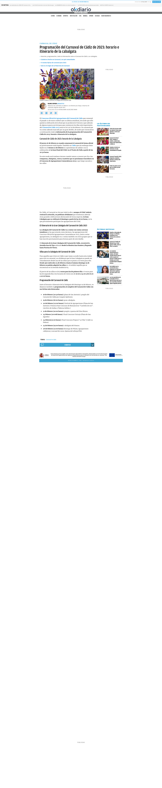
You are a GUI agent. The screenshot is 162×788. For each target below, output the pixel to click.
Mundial (85, 16)
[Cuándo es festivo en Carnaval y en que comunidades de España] (103, 150)
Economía (59, 16)
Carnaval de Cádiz (51, 339)
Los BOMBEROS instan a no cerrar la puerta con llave (67, 5)
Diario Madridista (106, 16)
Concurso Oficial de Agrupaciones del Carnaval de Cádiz (62, 118)
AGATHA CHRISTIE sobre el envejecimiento (109, 5)
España (53, 16)
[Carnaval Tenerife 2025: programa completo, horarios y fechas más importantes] (103, 159)
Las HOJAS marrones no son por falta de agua (43, 5)
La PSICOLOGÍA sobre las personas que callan (88, 5)
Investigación (73, 16)
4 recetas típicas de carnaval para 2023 (53, 62)
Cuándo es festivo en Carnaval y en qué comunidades (58, 59)
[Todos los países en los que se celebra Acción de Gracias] (103, 169)
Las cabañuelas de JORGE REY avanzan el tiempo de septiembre (24, 5)
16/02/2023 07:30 (53, 109)
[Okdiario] (81, 9)
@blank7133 (60, 103)
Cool (80, 16)
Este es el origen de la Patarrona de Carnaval (55, 66)
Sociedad (97, 16)
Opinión (91, 16)
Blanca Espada (52, 103)
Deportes (65, 16)
